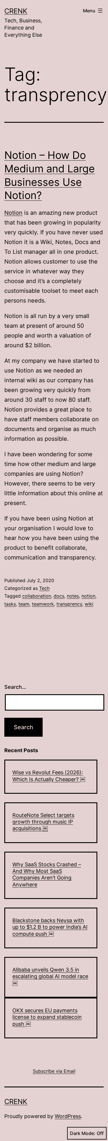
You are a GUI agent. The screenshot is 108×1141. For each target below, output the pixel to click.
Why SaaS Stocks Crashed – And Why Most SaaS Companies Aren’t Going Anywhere (46, 874)
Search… (15, 687)
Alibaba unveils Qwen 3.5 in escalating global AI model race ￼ (50, 976)
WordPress (68, 1116)
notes (73, 596)
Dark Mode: (82, 1133)
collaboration (36, 596)
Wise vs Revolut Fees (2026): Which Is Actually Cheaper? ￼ (48, 775)
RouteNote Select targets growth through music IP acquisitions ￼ (43, 822)
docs (59, 596)
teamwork (43, 604)
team (23, 604)
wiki (89, 604)
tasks (10, 604)
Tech (44, 588)
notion (88, 596)
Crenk (15, 11)
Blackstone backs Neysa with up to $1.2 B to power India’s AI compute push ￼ (50, 927)
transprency (69, 604)
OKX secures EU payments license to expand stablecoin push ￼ (47, 1017)
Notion (13, 212)
